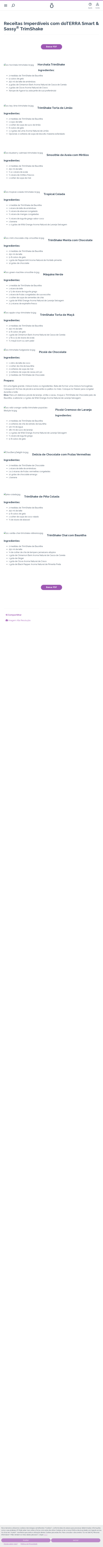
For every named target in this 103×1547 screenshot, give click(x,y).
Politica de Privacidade (29, 1544)
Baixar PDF (51, 46)
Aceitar (26, 1540)
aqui (45, 1535)
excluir (76, 1540)
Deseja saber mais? (11, 1544)
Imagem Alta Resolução (19, 620)
